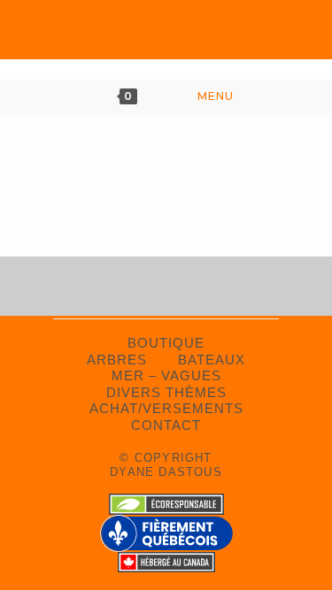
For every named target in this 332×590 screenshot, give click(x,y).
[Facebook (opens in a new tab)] (131, 34)
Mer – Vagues (166, 375)
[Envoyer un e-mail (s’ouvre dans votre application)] (200, 34)
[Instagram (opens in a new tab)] (166, 34)
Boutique (166, 342)
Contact (166, 425)
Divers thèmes (166, 392)
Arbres (117, 359)
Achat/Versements (166, 408)
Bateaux (211, 359)
